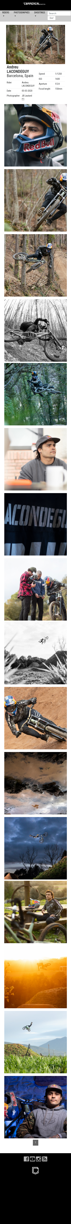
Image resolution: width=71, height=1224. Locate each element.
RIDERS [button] (5, 12)
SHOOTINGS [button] (39, 12)
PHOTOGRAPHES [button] (22, 12)
